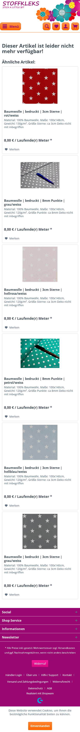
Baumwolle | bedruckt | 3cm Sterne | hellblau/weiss (33, 470)
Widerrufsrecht (61, 681)
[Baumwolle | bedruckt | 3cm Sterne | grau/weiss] (40, 531)
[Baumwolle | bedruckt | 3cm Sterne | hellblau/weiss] (40, 442)
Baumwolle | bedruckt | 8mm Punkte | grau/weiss (34, 202)
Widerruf (40, 663)
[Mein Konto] (66, 26)
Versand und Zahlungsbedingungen (27, 681)
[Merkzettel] (56, 26)
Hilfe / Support (49, 675)
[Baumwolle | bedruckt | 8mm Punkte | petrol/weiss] (40, 353)
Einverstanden (40, 726)
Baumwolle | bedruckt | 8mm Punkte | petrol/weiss (34, 381)
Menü (14, 26)
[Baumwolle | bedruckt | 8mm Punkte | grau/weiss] (40, 175)
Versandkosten (66, 648)
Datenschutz (35, 688)
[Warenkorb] (75, 26)
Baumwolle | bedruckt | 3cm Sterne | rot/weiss (33, 113)
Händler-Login (13, 675)
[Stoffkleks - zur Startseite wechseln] (21, 10)
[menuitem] (10, 26)
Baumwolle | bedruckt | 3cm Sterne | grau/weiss (33, 559)
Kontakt (67, 675)
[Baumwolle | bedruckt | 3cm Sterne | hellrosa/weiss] (40, 264)
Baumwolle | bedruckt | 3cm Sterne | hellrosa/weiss (33, 291)
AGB (49, 688)
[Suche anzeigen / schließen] (46, 26)
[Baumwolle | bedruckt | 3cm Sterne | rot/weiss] (40, 86)
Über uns (31, 675)
